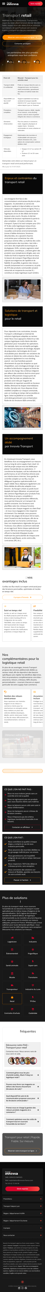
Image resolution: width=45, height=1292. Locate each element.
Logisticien (12, 941)
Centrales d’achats (12, 1013)
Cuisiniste (33, 1013)
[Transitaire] (33, 973)
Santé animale (12, 965)
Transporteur (12, 989)
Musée (12, 977)
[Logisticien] (12, 938)
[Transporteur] (12, 985)
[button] (3, 3)
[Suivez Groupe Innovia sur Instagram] (22, 1288)
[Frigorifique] (33, 949)
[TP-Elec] (33, 997)
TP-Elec (33, 1001)
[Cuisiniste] (33, 1009)
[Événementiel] (12, 949)
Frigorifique (33, 953)
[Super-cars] (33, 961)
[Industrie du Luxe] (33, 985)
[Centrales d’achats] (12, 1009)
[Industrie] (33, 938)
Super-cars (32, 965)
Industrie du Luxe (32, 989)
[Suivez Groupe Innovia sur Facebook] (26, 1288)
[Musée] (12, 973)
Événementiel (12, 953)
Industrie (33, 941)
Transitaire (32, 977)
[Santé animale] (12, 961)
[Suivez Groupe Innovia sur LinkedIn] (19, 1288)
